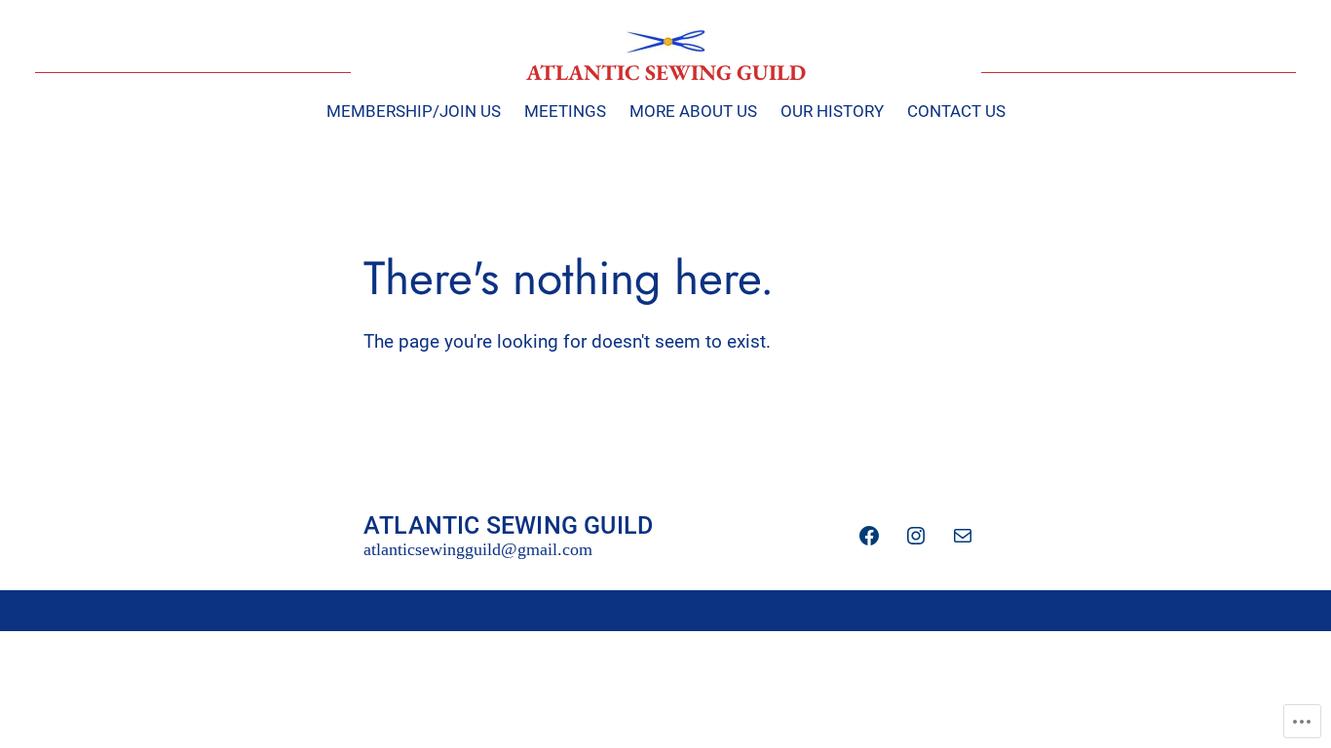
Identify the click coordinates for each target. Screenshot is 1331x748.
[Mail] (962, 535)
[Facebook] (869, 535)
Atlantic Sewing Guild (666, 72)
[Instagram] (916, 535)
